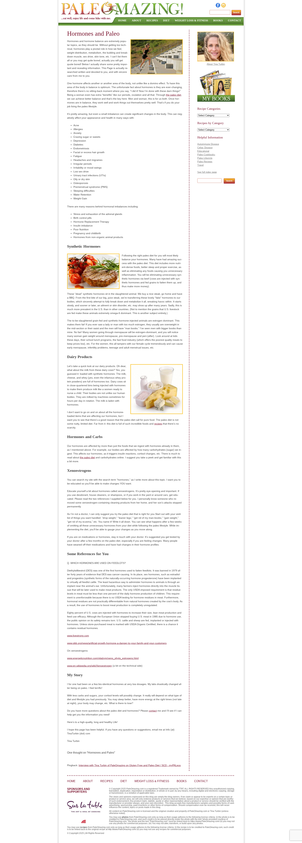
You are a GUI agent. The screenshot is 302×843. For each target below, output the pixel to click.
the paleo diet (173, 94)
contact (153, 710)
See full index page (207, 172)
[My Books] (216, 101)
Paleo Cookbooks (206, 154)
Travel (200, 165)
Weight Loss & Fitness (191, 20)
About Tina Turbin (216, 64)
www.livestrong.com (78, 635)
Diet (166, 20)
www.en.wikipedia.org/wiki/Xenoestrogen (89, 665)
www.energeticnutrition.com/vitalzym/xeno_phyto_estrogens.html (103, 658)
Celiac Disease (205, 147)
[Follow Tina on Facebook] (218, 6)
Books (218, 20)
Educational (203, 151)
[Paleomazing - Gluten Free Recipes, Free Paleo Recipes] (122, 15)
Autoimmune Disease (208, 144)
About (136, 20)
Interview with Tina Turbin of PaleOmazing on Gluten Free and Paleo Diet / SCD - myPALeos (130, 765)
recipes (158, 423)
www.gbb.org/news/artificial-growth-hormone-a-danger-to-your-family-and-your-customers (117, 643)
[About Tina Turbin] (215, 60)
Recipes (152, 20)
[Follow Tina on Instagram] (223, 6)
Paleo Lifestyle (204, 158)
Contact (234, 20)
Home (122, 20)
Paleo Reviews (204, 161)
